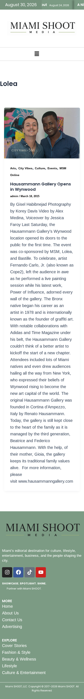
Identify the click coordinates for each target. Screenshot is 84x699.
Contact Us (12, 620)
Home (7, 606)
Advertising (12, 626)
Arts (13, 168)
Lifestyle (9, 666)
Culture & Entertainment (24, 672)
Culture (40, 168)
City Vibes (25, 168)
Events (52, 168)
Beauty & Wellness (19, 659)
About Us (10, 613)
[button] (37, 54)
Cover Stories (14, 645)
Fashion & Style (16, 652)
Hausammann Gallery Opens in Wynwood (40, 186)
